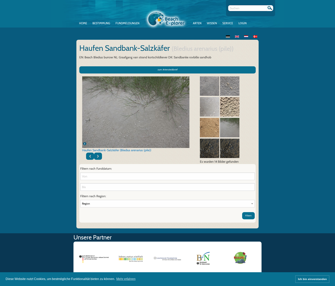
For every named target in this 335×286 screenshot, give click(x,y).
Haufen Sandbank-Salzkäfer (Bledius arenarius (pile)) (116, 150)
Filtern (248, 215)
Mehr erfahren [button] (126, 279)
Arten (197, 23)
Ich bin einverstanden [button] (312, 279)
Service (227, 23)
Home (83, 23)
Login (242, 23)
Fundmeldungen (127, 23)
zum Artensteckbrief (168, 69)
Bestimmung (101, 23)
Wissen (212, 23)
